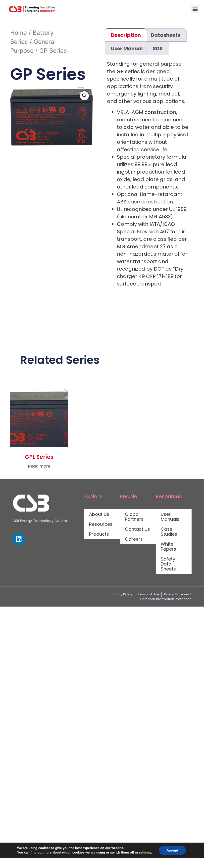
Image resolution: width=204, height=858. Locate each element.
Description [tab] (126, 35)
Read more (39, 466)
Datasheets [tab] (165, 35)
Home (18, 32)
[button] (195, 9)
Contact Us (137, 529)
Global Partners (134, 516)
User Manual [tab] (127, 48)
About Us (99, 514)
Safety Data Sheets (168, 564)
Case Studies (169, 531)
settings (145, 852)
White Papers (168, 546)
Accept (172, 850)
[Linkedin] (18, 539)
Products (99, 534)
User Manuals (170, 516)
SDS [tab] (158, 48)
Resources (100, 524)
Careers (134, 539)
